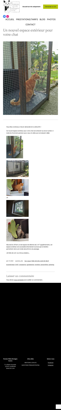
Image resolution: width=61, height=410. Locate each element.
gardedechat (30, 264)
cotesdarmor (22, 264)
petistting (51, 264)
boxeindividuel (10, 264)
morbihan (37, 264)
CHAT (16, 264)
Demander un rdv (50, 6)
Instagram (50, 365)
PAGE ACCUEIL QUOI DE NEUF (40, 261)
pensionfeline (44, 264)
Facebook (50, 362)
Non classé (28, 261)
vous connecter (19, 280)
